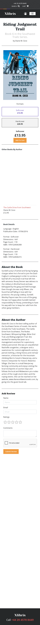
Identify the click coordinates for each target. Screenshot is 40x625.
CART (24, 6)
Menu (32, 13)
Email (5, 407)
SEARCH (14, 6)
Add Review (8, 393)
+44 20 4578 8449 (20, 3)
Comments (8, 428)
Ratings (6, 417)
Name (5, 398)
